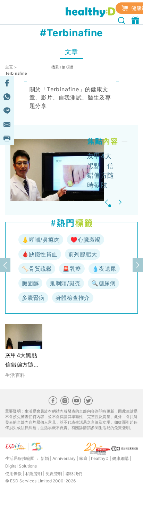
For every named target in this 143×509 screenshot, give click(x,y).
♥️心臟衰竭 (85, 239)
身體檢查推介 (73, 297)
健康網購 (120, 458)
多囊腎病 (33, 297)
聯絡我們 (74, 473)
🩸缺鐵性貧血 (40, 254)
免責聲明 (53, 473)
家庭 (83, 458)
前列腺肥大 (82, 254)
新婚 (45, 458)
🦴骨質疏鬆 (37, 268)
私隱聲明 (33, 473)
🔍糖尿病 (103, 283)
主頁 (9, 67)
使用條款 (13, 473)
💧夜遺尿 (104, 268)
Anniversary (64, 458)
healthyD (100, 458)
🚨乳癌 (71, 268)
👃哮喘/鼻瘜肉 (41, 239)
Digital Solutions (21, 466)
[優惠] (136, 19)
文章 (71, 51)
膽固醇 (30, 283)
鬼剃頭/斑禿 (65, 283)
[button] (107, 202)
